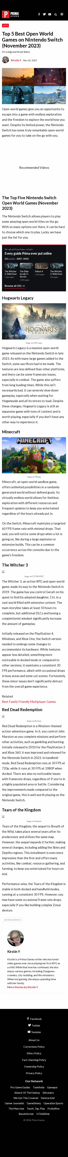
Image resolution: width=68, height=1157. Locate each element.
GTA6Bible (43, 1113)
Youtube (36, 1032)
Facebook (36, 1018)
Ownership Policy (34, 1066)
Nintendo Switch (12, 920)
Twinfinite (38, 1087)
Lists (5, 25)
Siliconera (48, 1092)
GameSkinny (34, 1103)
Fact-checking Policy (34, 1059)
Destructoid (47, 1097)
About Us (34, 1040)
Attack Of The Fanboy (27, 1092)
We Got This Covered (26, 1097)
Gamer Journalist (14, 1103)
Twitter (35, 1025)
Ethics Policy (34, 1053)
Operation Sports (53, 1103)
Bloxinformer (26, 1113)
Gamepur (52, 1087)
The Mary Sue (16, 1108)
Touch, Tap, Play (36, 1108)
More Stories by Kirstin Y (22, 987)
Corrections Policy (34, 1046)
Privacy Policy (34, 1073)
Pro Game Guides (20, 1087)
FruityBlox (54, 1108)
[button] (62, 14)
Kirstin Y (16, 60)
